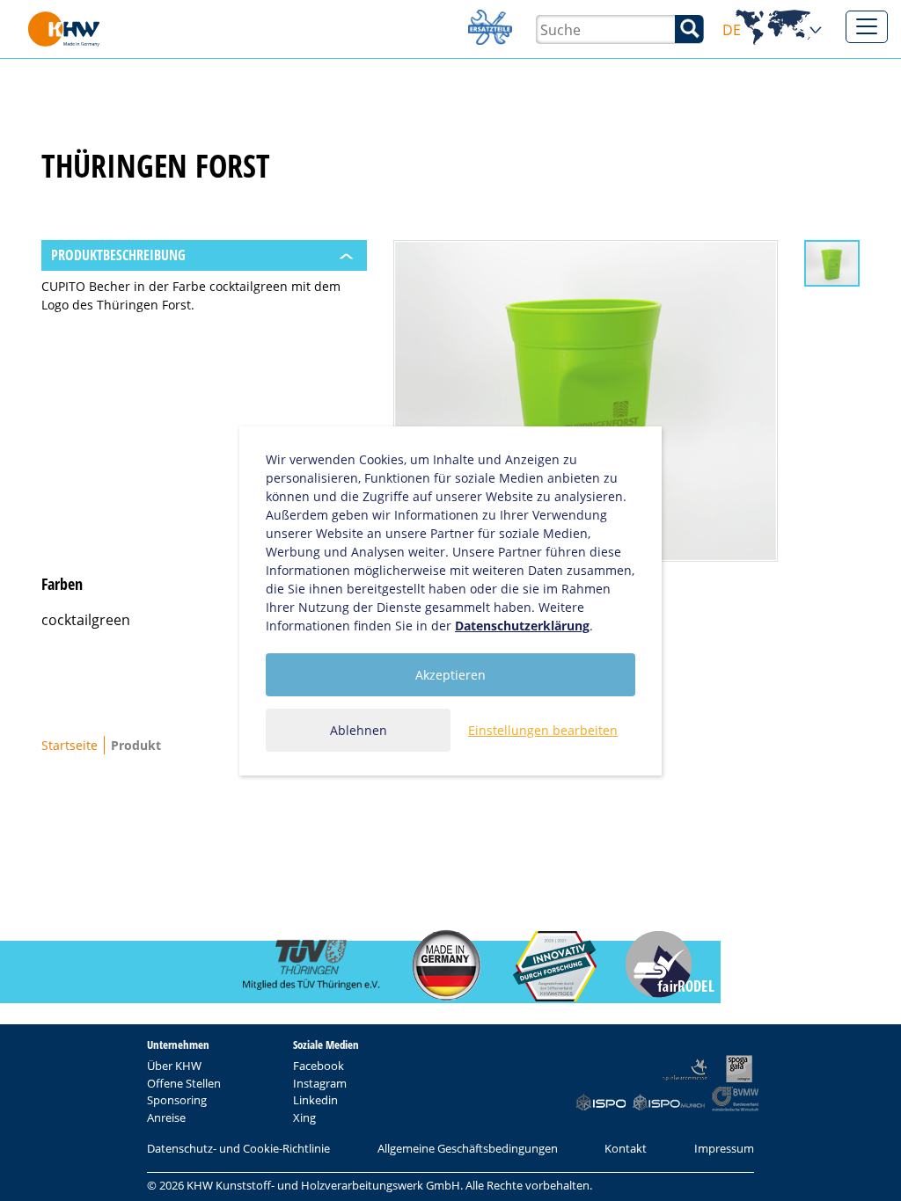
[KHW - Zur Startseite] (63, 29)
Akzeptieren (450, 674)
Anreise (166, 1117)
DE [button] (773, 30)
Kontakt (625, 1148)
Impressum (724, 1148)
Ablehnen (358, 730)
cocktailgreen (85, 620)
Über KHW (174, 1066)
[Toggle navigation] (867, 27)
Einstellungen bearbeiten (543, 730)
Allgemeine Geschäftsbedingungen (467, 1148)
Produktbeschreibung (118, 255)
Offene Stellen (184, 1083)
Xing (304, 1117)
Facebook (318, 1066)
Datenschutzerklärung (522, 625)
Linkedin (315, 1100)
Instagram (320, 1083)
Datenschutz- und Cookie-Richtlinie (238, 1148)
